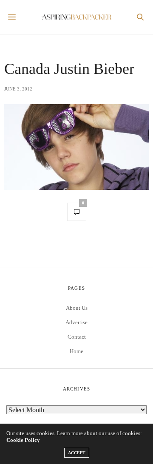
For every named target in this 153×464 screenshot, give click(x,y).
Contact (77, 337)
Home (76, 351)
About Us (77, 308)
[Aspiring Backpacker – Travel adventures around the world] (77, 17)
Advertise (76, 322)
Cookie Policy (23, 440)
